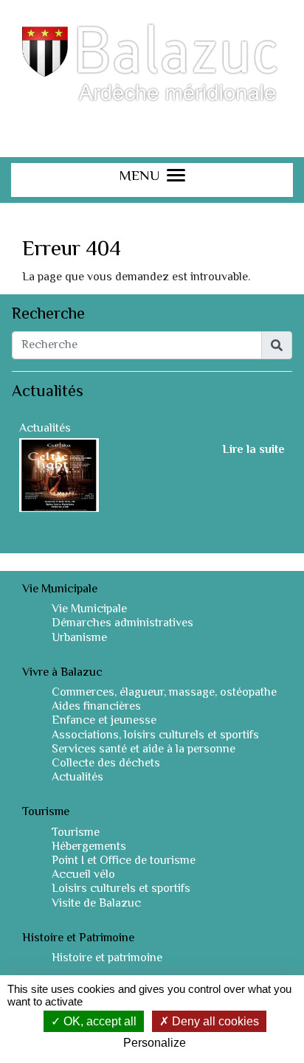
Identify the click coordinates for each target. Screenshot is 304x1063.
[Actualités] (59, 475)
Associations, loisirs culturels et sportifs (155, 736)
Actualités (45, 429)
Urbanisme (79, 638)
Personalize (154, 1042)
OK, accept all (99, 1021)
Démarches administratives (122, 623)
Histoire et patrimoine (107, 958)
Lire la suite (253, 451)
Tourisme (76, 833)
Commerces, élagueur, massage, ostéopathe (164, 693)
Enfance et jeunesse (104, 721)
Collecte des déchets (106, 764)
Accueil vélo (83, 875)
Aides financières (96, 707)
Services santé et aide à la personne (143, 750)
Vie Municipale (89, 609)
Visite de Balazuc (96, 904)
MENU (139, 178)
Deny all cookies (214, 1021)
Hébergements (89, 847)
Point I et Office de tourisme (124, 861)
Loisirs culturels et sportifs (121, 889)
